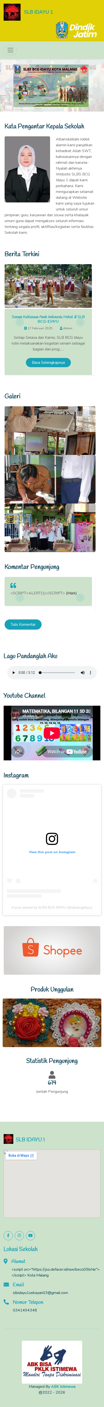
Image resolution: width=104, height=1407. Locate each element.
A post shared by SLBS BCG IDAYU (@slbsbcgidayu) (52, 861)
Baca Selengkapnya (48, 316)
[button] (8, 62)
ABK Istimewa (63, 1340)
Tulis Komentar (23, 578)
